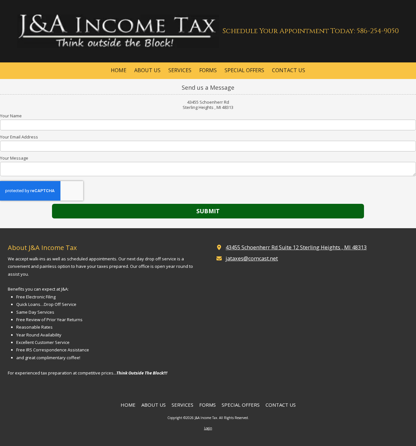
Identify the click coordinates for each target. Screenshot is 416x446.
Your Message (14, 158)
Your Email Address (19, 136)
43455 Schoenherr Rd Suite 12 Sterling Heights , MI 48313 (296, 247)
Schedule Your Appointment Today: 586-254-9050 (310, 31)
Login (208, 428)
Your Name (11, 115)
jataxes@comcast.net (252, 258)
